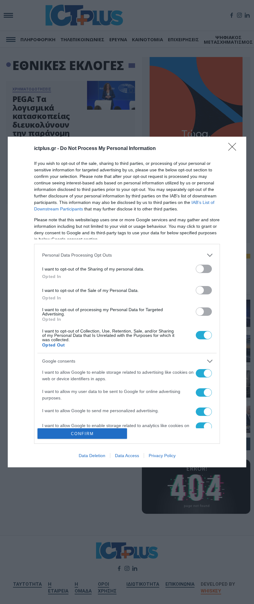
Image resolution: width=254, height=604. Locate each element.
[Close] (234, 149)
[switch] (204, 269)
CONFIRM (82, 433)
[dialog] (127, 302)
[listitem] (127, 255)
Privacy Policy (162, 455)
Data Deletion (92, 455)
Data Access (127, 455)
